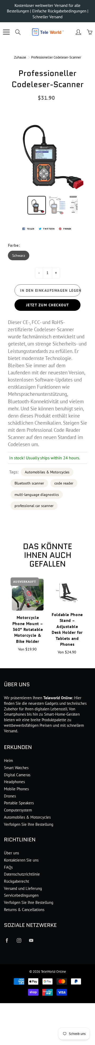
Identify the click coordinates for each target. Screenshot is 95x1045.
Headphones (14, 781)
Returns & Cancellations (24, 909)
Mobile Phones (16, 788)
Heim (8, 760)
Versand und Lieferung (23, 888)
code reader (63, 483)
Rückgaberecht (16, 881)
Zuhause (20, 57)
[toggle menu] (6, 32)
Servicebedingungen (21, 895)
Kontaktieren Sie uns (21, 860)
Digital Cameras (17, 774)
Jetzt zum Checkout (47, 305)
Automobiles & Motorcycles (47, 472)
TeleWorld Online (53, 971)
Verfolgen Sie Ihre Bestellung (28, 824)
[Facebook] (6, 940)
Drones (10, 796)
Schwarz (18, 255)
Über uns (11, 852)
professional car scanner (34, 505)
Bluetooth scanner (29, 483)
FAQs (8, 867)
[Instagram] (18, 940)
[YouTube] (31, 940)
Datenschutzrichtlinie (22, 874)
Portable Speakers (19, 802)
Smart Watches (16, 767)
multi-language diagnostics (37, 494)
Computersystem (18, 810)
